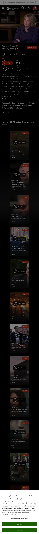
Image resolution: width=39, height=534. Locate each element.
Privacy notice (13, 506)
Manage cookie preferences (19, 518)
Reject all (19, 524)
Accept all (19, 530)
